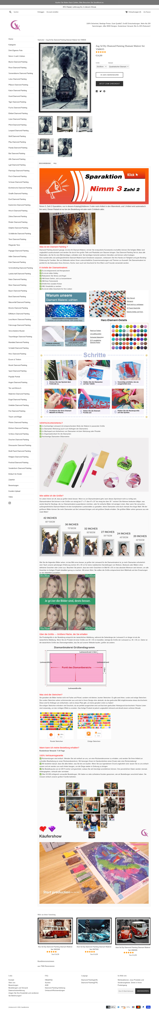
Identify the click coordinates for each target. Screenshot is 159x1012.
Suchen (48, 982)
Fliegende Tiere (14, 245)
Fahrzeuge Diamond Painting (19, 325)
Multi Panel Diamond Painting (19, 451)
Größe (98, 63)
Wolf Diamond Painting (17, 136)
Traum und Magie (15, 417)
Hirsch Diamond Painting (17, 211)
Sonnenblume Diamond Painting (20, 73)
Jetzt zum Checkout (109, 84)
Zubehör (11, 480)
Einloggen (41, 12)
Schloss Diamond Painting (18, 434)
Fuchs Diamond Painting (17, 108)
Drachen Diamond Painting (18, 440)
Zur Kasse (147, 12)
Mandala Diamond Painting (18, 342)
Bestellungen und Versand (18, 988)
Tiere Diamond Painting (17, 239)
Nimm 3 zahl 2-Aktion (16, 56)
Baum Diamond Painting (17, 291)
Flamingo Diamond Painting (18, 171)
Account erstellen (52, 12)
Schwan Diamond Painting (18, 182)
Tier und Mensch (14, 388)
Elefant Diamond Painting (18, 113)
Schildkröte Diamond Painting (19, 234)
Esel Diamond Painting (17, 199)
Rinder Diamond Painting (17, 222)
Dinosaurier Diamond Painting (19, 445)
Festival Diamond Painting (18, 462)
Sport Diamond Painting (17, 371)
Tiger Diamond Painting (17, 102)
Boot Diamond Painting (17, 297)
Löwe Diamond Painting (17, 119)
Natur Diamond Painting (17, 279)
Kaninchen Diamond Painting (19, 205)
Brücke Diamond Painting (18, 308)
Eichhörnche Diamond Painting (20, 188)
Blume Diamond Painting (17, 62)
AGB (46, 985)
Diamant (110, 63)
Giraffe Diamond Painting (17, 193)
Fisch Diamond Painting (17, 176)
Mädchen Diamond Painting (18, 394)
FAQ (55, 163)
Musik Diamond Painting (17, 365)
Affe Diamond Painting (16, 159)
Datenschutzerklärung (16, 990)
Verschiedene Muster (16, 331)
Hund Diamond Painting (17, 96)
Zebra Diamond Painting (17, 216)
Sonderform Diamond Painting (19, 468)
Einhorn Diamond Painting (18, 428)
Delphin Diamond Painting (18, 228)
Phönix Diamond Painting (18, 422)
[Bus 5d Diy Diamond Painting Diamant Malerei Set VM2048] (55, 931)
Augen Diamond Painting (17, 382)
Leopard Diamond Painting (18, 131)
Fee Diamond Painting (16, 411)
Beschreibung (45, 163)
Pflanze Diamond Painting (18, 85)
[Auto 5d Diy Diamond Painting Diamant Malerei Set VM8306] (133, 931)
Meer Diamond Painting (17, 285)
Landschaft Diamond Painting (19, 274)
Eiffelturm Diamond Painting (19, 314)
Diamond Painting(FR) (89, 982)
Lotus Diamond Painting (17, 79)
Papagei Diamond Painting (18, 251)
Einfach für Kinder (15, 474)
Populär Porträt (14, 377)
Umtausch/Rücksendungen (55, 990)
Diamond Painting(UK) (89, 980)
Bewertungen (13, 485)
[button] (101, 52)
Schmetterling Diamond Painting (20, 268)
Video (10, 497)
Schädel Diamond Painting (18, 348)
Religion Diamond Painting (18, 457)
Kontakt (11, 980)
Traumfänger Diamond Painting (20, 337)
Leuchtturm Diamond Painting (19, 319)
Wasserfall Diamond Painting (19, 302)
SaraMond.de (25, 1007)
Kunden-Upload (14, 491)
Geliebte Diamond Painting (18, 405)
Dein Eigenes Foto (15, 50)
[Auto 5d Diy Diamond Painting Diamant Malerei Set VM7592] (94, 931)
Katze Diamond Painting (17, 90)
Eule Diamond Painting (17, 262)
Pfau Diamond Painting (17, 142)
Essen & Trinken (14, 359)
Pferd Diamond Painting (17, 125)
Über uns (11, 982)
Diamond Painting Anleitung (55, 988)
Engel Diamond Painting (17, 400)
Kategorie (12, 45)
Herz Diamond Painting (17, 354)
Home (10, 39)
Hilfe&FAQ (48, 980)
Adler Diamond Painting (17, 256)
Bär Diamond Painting (16, 153)
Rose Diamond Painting (17, 68)
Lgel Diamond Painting (16, 165)
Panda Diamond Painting (17, 148)
